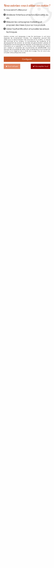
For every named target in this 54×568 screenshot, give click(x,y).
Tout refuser (12, 66)
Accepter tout (41, 66)
